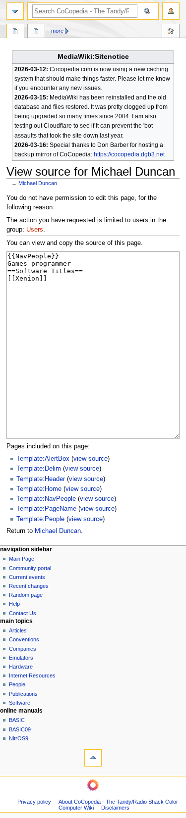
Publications (23, 694)
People (17, 684)
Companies (22, 649)
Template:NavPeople (46, 498)
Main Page (21, 559)
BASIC (17, 720)
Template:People (40, 519)
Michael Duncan (37, 183)
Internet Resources (32, 675)
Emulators (21, 658)
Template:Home (39, 488)
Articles (18, 630)
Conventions (24, 639)
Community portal (30, 568)
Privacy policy (34, 802)
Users (34, 229)
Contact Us (22, 613)
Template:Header (40, 479)
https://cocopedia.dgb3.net (129, 154)
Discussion (36, 32)
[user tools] (171, 11)
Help (14, 604)
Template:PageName (46, 508)
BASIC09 (20, 729)
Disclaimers (115, 808)
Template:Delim (38, 468)
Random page (26, 595)
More (57, 31)
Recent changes (29, 586)
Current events (27, 577)
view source (90, 458)
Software (19, 703)
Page (15, 32)
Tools (170, 32)
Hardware (21, 667)
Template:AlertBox (42, 458)
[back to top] (93, 758)
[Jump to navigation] (15, 11)
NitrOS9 (18, 738)
